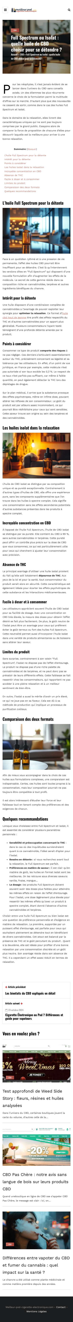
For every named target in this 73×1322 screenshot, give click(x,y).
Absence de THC (13, 175)
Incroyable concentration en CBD (22, 171)
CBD (15, 30)
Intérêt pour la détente (17, 159)
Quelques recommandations (20, 191)
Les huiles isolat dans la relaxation (24, 167)
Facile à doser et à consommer (21, 179)
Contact (61, 1307)
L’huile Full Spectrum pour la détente (25, 155)
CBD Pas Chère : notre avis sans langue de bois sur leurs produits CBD (35, 1181)
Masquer (32, 149)
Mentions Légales (36, 1311)
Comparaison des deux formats (22, 187)
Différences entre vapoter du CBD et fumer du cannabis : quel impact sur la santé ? (36, 1265)
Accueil (14, 54)
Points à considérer (15, 163)
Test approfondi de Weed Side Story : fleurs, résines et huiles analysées (33, 1098)
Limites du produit (15, 183)
